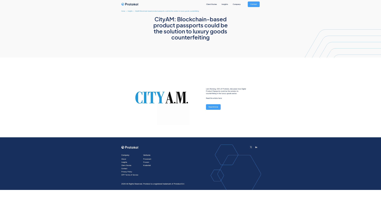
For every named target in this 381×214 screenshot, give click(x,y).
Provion (146, 162)
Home (123, 11)
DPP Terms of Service (129, 175)
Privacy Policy (126, 172)
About (123, 159)
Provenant (147, 159)
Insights (130, 11)
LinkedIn (256, 147)
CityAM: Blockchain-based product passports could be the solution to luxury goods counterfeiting (167, 11)
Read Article (213, 107)
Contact (253, 4)
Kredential (147, 165)
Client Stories (126, 165)
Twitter (251, 147)
